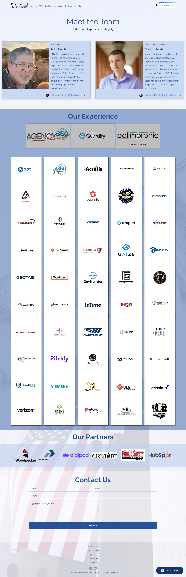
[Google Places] (156, 5)
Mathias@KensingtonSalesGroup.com (163, 95)
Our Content (93, 559)
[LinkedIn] (47, 95)
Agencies (93, 554)
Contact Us (93, 563)
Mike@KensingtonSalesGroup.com (68, 95)
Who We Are (93, 546)
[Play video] (48, 135)
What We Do (93, 550)
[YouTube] (95, 568)
